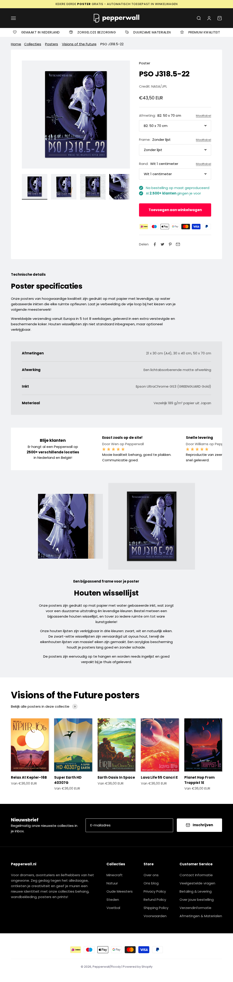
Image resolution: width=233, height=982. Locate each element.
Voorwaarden (155, 916)
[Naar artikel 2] (63, 186)
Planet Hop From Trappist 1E (199, 780)
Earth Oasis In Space (116, 777)
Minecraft (114, 875)
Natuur (112, 883)
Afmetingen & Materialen (201, 916)
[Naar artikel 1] (34, 186)
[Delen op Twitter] (162, 244)
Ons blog (151, 883)
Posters (51, 44)
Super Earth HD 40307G (67, 780)
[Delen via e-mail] (178, 244)
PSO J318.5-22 (112, 44)
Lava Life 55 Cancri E (159, 777)
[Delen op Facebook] (155, 244)
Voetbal (113, 907)
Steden (112, 899)
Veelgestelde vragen (197, 883)
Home (16, 44)
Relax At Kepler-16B (29, 777)
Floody (116, 966)
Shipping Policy (156, 907)
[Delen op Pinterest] (170, 244)
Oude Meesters (119, 891)
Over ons (151, 875)
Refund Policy (155, 899)
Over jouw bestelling (197, 899)
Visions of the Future (79, 44)
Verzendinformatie (195, 907)
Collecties (32, 44)
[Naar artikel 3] (93, 186)
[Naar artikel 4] (122, 186)
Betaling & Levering (196, 891)
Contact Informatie (196, 875)
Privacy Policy (155, 891)
